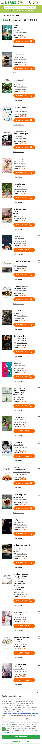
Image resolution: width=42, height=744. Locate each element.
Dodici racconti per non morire (21, 638)
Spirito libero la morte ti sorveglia (20, 133)
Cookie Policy (8, 732)
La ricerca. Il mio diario (19, 210)
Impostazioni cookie (21, 741)
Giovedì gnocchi (19, 184)
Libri (13, 10)
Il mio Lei (16, 236)
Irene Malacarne (18, 522)
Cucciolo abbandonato (19, 469)
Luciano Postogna (18, 161)
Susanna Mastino (18, 669)
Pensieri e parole (20, 495)
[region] (21, 717)
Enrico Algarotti (17, 136)
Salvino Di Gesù (17, 642)
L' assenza (17, 442)
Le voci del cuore (20, 612)
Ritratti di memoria (21, 311)
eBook (21, 10)
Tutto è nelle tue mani (19, 27)
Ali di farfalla (18, 417)
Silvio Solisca (17, 615)
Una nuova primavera (21, 159)
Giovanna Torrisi (18, 445)
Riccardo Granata (18, 57)
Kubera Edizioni (22, 33)
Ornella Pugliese (25, 472)
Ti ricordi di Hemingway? (18, 54)
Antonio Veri (16, 30)
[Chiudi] (37, 692)
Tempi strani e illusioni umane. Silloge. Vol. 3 (19, 390)
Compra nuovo (22, 41)
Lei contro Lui (18, 363)
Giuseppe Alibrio (18, 394)
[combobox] (20, 7)
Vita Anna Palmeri (18, 239)
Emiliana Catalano (18, 186)
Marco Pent (16, 84)
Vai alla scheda (18, 46)
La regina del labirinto (18, 81)
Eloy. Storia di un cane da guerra (19, 337)
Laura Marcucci (17, 313)
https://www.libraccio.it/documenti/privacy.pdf (21, 714)
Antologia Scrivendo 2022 (21, 262)
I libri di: (5, 20)
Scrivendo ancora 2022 (20, 108)
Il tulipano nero (19, 520)
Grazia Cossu (17, 213)
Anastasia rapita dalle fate (20, 665)
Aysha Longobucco (18, 497)
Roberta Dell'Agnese (19, 365)
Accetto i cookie (21, 737)
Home (3, 15)
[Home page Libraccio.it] (14, 4)
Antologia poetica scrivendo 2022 (20, 287)
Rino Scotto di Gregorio (19, 340)
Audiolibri (29, 10)
